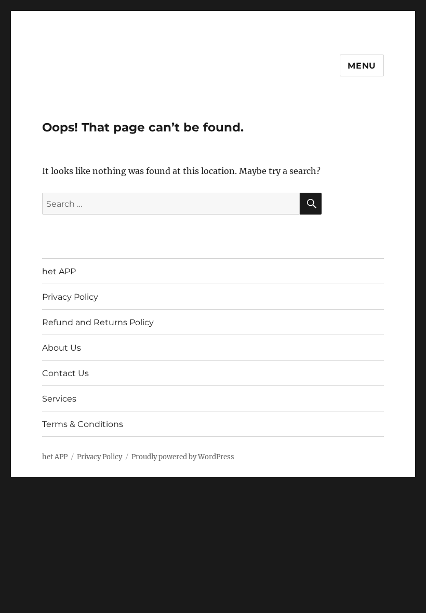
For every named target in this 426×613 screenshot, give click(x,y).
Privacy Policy (70, 297)
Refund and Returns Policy (98, 322)
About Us (61, 348)
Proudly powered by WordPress (182, 456)
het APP (59, 271)
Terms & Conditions (82, 424)
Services (59, 399)
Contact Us (65, 373)
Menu (362, 66)
